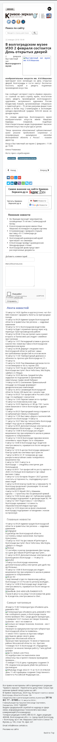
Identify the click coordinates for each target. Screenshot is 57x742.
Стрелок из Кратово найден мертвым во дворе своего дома (27, 638)
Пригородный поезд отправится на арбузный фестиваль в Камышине (27, 412)
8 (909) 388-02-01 (28, 714)
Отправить (12, 301)
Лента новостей (18, 308)
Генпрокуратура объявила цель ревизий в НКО (28, 612)
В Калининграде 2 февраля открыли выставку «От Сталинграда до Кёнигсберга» (25, 233)
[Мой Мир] (15, 177)
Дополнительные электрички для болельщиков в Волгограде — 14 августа (28, 427)
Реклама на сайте (11, 729)
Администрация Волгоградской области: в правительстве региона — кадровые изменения (27, 322)
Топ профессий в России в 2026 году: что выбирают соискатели (27, 395)
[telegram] (30, 183)
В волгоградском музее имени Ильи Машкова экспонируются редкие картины (28, 227)
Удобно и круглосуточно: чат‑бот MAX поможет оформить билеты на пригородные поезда (28, 314)
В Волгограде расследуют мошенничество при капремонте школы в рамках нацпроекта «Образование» (27, 433)
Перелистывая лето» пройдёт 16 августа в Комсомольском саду (26, 400)
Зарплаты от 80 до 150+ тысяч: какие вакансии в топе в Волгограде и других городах (27, 406)
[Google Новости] (38, 205)
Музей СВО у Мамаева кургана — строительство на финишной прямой (27, 492)
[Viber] (19, 183)
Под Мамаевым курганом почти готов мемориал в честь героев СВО (27, 364)
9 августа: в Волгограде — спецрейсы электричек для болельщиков (24, 464)
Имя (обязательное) (13, 264)
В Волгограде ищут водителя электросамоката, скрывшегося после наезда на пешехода (27, 445)
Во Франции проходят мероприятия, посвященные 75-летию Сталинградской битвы (27, 221)
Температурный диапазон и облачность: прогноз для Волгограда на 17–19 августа (25, 358)
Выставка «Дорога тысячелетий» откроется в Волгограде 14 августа (28, 417)
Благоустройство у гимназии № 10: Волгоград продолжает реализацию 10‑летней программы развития (28, 486)
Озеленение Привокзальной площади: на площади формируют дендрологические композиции (25, 384)
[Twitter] (8, 183)
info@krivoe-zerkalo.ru (17, 725)
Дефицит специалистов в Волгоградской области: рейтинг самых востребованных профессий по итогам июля (25, 351)
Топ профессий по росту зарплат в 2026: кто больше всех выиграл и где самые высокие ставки (28, 471)
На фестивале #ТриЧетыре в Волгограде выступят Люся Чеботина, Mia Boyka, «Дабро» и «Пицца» (27, 370)
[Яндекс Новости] (38, 201)
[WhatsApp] (23, 183)
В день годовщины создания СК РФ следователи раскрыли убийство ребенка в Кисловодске (27, 668)
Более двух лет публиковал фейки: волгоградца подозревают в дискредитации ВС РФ (28, 497)
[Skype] (26, 183)
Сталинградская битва (27, 158)
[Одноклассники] (12, 177)
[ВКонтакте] (8, 177)
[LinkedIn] (12, 183)
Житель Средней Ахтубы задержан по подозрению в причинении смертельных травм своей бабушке (24, 377)
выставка (11, 158)
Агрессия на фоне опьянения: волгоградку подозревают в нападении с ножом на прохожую (27, 510)
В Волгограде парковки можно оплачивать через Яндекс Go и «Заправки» (27, 439)
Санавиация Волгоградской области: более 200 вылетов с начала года (25, 390)
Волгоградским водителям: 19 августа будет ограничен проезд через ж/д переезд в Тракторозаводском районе (26, 329)
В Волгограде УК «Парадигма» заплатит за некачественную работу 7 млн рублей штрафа (28, 652)
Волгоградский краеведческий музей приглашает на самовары (26, 239)
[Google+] (19, 177)
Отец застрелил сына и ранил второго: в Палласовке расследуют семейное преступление (26, 336)
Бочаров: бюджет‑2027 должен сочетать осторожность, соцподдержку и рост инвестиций (26, 479)
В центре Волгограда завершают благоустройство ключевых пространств (27, 451)
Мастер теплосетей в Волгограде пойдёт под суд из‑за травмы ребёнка (28, 422)
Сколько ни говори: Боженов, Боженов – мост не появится (27, 625)
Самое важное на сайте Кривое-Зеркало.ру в (28, 190)
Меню (10, 9)
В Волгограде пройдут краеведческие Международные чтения (26, 244)
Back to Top (49, 733)
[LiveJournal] (15, 183)
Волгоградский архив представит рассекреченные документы (24, 248)
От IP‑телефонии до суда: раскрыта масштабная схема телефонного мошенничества (24, 457)
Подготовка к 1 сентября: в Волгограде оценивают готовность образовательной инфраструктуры (25, 503)
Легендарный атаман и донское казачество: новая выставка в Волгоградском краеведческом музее (27, 343)
